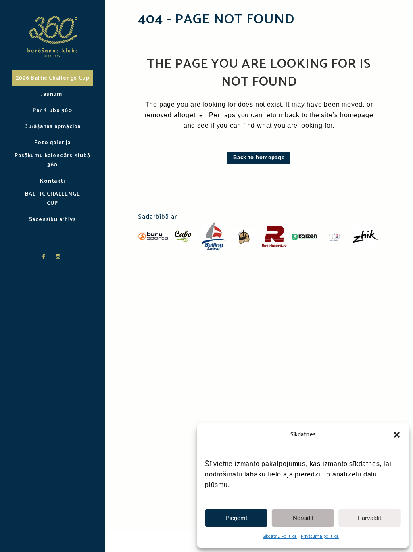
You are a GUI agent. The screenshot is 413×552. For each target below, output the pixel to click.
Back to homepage (259, 157)
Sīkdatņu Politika (280, 536)
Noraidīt (303, 517)
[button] (397, 435)
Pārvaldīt (369, 517)
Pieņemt (236, 517)
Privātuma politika (320, 536)
